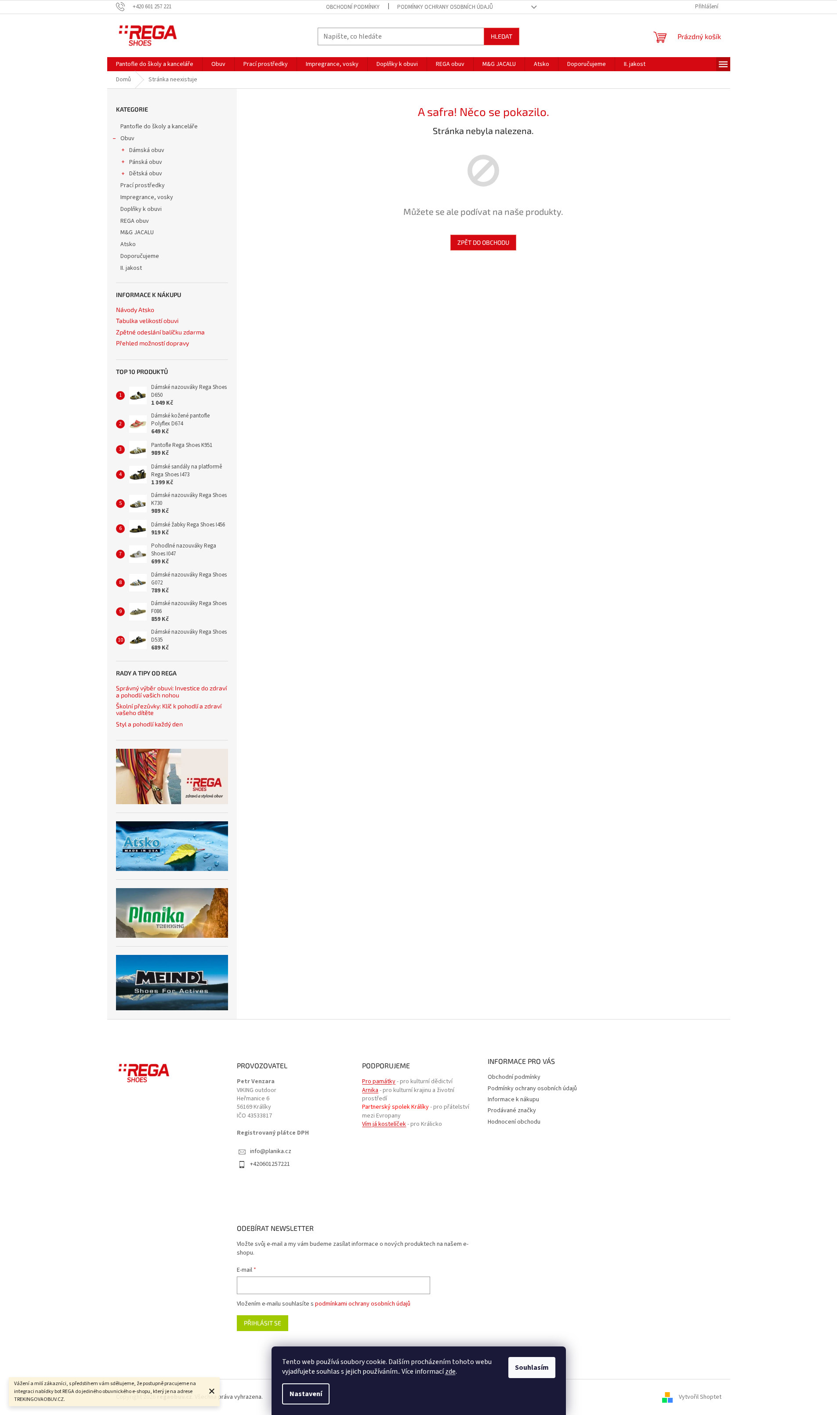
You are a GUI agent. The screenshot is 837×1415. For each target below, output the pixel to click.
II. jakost (131, 268)
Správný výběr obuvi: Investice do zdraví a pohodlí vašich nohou (171, 691)
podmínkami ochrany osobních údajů (362, 1303)
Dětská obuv (145, 173)
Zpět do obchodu (483, 242)
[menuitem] (154, 64)
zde (450, 1371)
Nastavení (306, 1394)
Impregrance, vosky (146, 197)
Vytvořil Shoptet (700, 1397)
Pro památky (378, 1082)
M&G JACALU (137, 232)
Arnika (370, 1090)
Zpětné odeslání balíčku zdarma (160, 332)
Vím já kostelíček (384, 1124)
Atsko (128, 244)
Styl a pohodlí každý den (149, 724)
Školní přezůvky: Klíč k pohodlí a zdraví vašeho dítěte (168, 709)
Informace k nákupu (513, 1099)
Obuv (127, 138)
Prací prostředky (142, 185)
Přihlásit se (262, 1323)
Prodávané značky (512, 1110)
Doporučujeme (139, 256)
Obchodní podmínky (353, 7)
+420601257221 (270, 1164)
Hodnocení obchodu (514, 1121)
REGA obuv (134, 221)
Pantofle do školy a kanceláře (159, 126)
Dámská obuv (146, 150)
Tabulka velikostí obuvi (147, 320)
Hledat (501, 36)
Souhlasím (532, 1367)
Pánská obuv (145, 162)
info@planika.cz (270, 1151)
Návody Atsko (135, 309)
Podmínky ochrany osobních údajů (445, 7)
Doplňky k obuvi (141, 209)
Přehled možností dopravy (152, 343)
